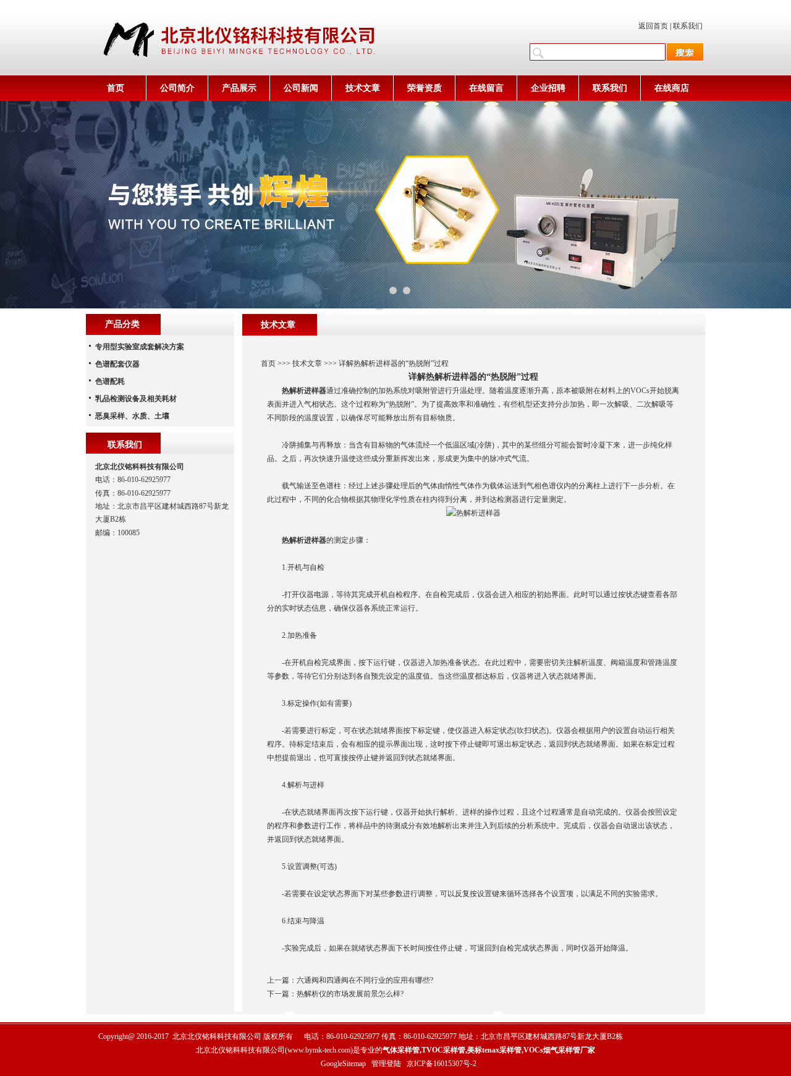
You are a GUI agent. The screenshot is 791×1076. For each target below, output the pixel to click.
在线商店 (671, 88)
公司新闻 (301, 88)
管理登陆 (386, 1063)
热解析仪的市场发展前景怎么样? (350, 993)
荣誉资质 (424, 88)
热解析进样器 (304, 390)
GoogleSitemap (343, 1063)
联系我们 (688, 26)
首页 (115, 88)
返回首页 (653, 26)
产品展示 (239, 88)
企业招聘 (548, 88)
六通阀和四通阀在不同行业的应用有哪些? (365, 980)
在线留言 (486, 88)
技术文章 (362, 88)
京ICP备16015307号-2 (441, 1063)
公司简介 (177, 88)
